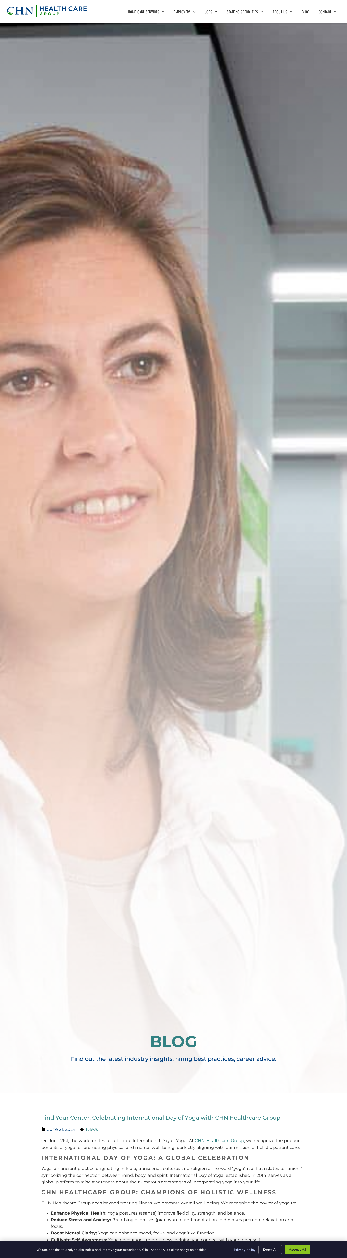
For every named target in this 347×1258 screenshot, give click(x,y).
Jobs (213, 13)
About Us (285, 13)
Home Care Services (148, 13)
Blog (308, 13)
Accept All (297, 1249)
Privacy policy (245, 1250)
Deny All (270, 1249)
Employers (187, 13)
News (92, 1129)
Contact (330, 13)
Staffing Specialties (247, 13)
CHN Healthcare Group (219, 1140)
